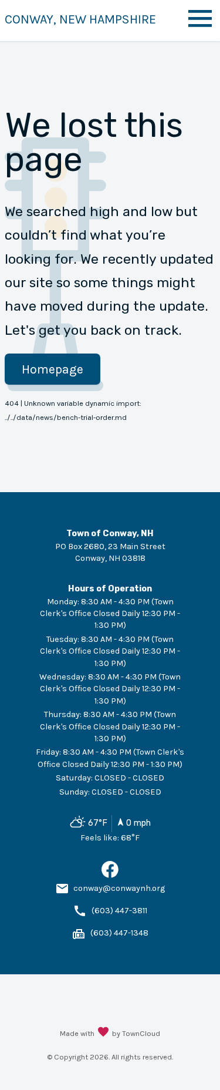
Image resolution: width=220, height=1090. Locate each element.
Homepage (52, 369)
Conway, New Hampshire (80, 19)
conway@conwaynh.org (119, 888)
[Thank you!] (103, 1033)
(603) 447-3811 (119, 911)
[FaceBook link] (110, 875)
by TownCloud (136, 1033)
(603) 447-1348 (119, 933)
